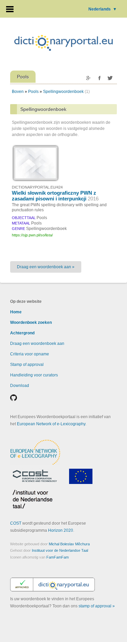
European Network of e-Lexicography (51, 424)
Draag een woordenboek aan (37, 343)
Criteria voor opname (29, 354)
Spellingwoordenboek (63, 91)
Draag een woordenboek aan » (46, 267)
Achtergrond (22, 333)
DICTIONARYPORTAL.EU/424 (37, 187)
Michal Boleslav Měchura (69, 544)
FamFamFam (57, 557)
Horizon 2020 (60, 530)
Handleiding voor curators (34, 375)
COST (15, 523)
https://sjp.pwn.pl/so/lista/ (32, 235)
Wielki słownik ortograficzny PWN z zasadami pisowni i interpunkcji (55, 195)
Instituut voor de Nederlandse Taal (60, 550)
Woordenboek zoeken (31, 322)
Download (19, 385)
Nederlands (102, 9)
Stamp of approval (27, 364)
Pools (33, 91)
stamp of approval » (97, 606)
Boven (18, 91)
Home (16, 312)
